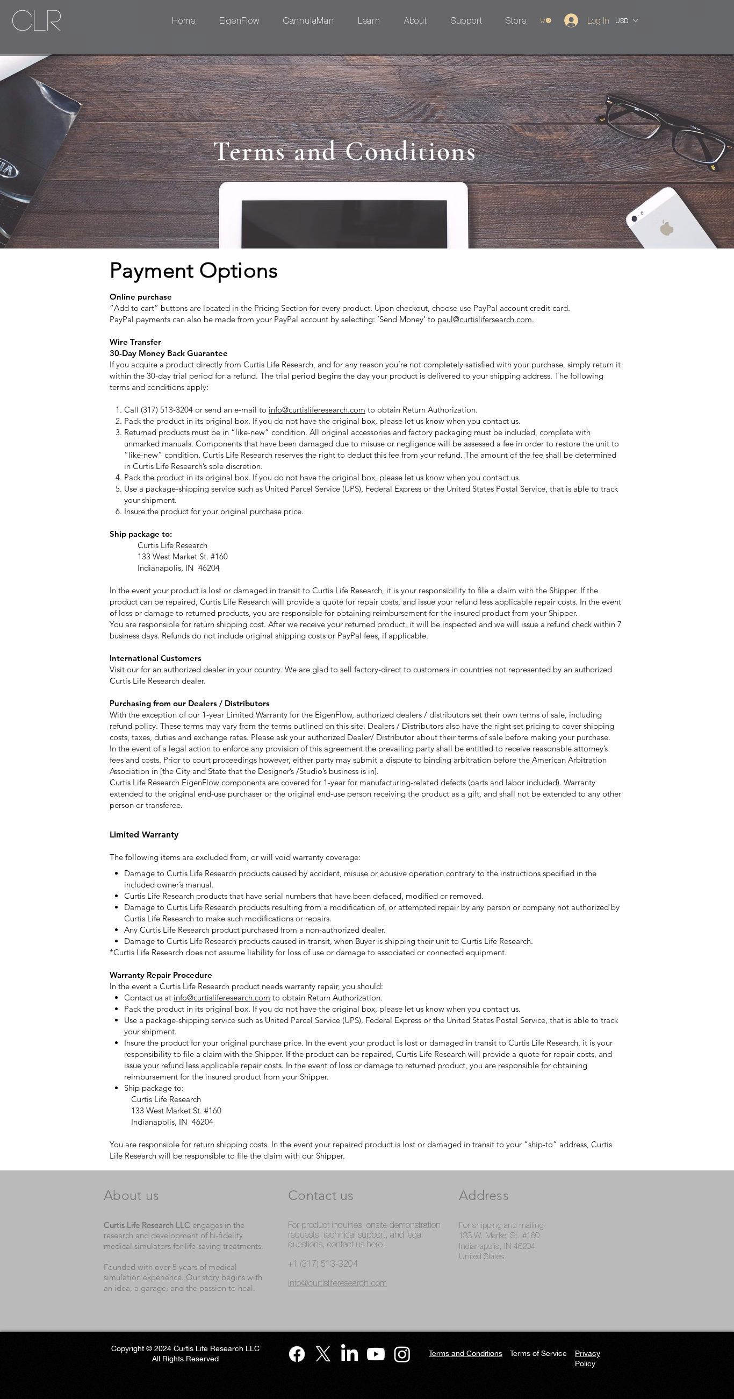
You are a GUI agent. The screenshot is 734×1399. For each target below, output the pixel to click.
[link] (545, 20)
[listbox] (626, 20)
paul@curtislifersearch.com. (485, 319)
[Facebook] (296, 1354)
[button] (624, 20)
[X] (323, 1354)
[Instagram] (402, 1354)
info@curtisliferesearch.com (317, 409)
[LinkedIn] (349, 1354)
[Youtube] (375, 1354)
